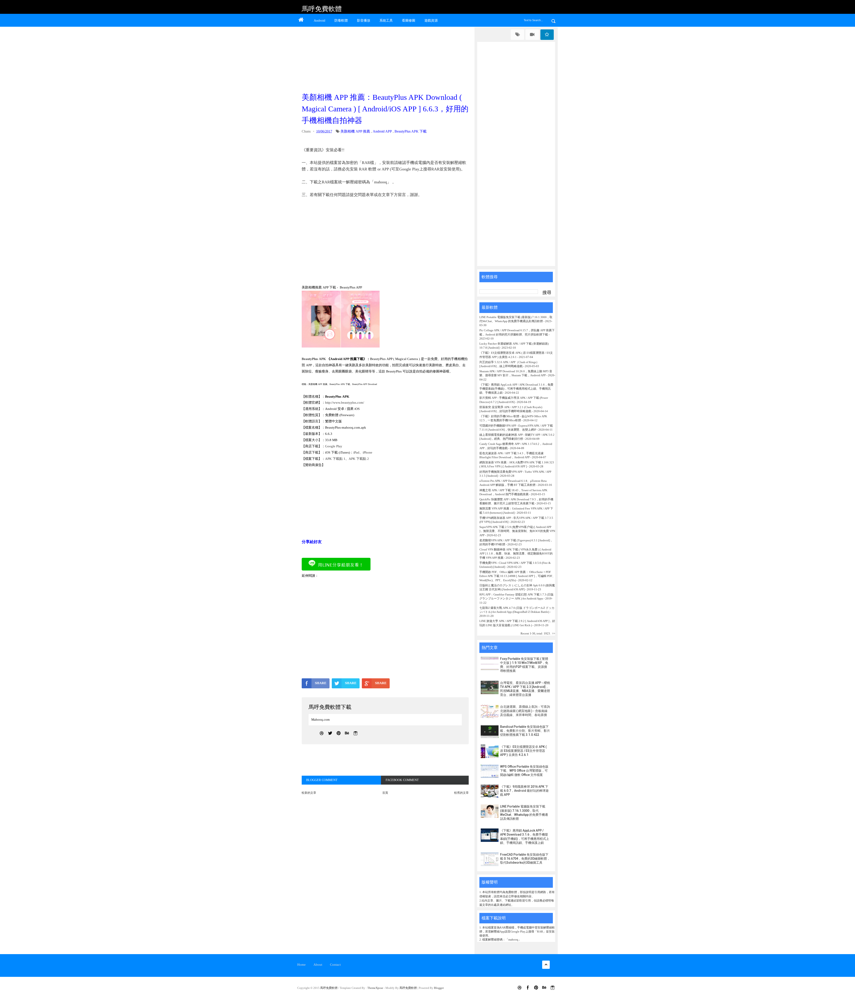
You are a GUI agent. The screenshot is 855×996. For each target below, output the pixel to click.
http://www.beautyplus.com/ (344, 402)
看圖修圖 (408, 20)
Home (301, 964)
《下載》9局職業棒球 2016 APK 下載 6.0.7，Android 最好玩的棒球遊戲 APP (524, 790)
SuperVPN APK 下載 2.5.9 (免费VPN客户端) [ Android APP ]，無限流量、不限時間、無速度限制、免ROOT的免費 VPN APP (517, 531)
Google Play (333, 446)
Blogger (439, 988)
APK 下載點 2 (359, 458)
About (318, 964)
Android (319, 20)
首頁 (385, 792)
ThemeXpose (375, 988)
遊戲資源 (431, 20)
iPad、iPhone (362, 452)
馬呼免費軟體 (322, 8)
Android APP (382, 131)
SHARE (320, 683)
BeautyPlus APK (314, 359)
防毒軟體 (341, 20)
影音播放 (363, 20)
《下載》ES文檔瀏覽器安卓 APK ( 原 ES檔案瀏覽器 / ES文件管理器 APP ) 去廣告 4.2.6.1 (523, 751)
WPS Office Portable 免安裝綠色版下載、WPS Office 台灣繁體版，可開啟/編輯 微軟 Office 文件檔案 (524, 770)
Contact (335, 964)
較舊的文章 (461, 792)
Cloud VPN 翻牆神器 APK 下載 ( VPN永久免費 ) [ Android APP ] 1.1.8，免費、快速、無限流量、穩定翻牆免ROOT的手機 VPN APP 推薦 (516, 553)
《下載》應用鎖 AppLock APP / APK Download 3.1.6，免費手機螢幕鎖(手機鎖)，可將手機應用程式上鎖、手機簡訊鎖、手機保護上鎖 (516, 388)
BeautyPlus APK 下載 (411, 131)
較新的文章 (309, 792)
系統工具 (386, 20)
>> (553, 633)
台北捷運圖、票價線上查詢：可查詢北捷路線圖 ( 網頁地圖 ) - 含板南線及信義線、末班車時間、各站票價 (525, 710)
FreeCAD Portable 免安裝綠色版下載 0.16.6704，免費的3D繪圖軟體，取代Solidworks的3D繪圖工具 (525, 858)
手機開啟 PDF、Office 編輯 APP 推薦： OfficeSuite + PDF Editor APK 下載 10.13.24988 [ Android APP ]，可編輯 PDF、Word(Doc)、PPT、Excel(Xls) (517, 576)
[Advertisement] (386, 58)
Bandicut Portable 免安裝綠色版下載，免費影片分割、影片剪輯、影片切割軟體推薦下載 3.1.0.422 (525, 730)
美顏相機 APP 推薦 (355, 131)
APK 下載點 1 (335, 458)
